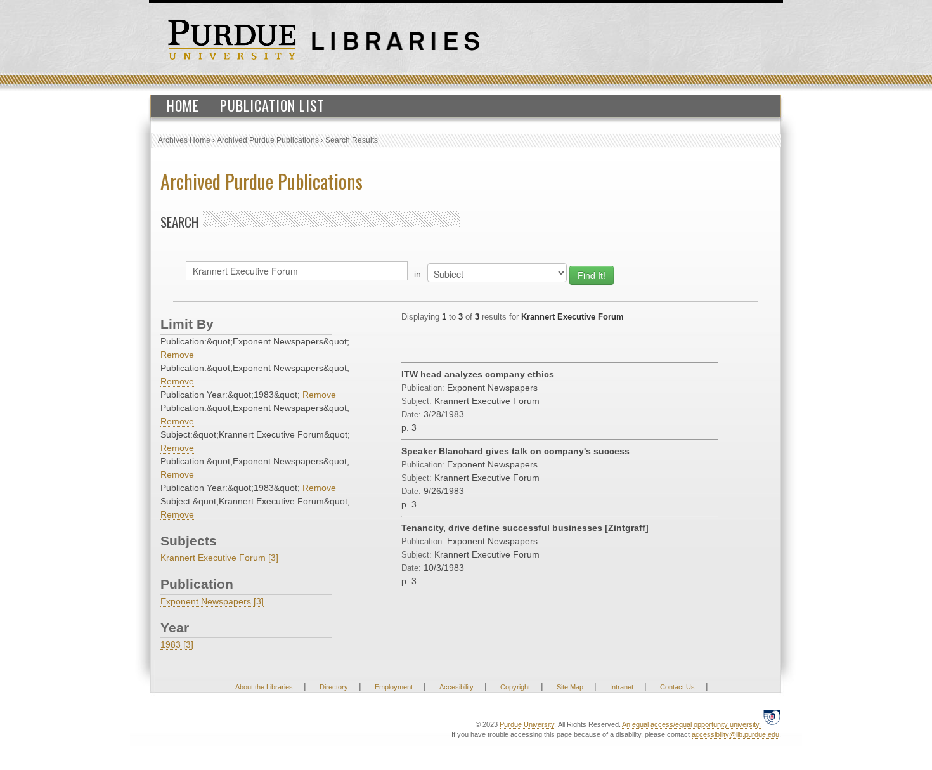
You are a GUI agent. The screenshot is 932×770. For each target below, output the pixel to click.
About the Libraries (264, 687)
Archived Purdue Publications (268, 140)
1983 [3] (176, 644)
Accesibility (456, 687)
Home (183, 105)
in (417, 274)
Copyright (515, 687)
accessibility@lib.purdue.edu (735, 734)
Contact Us (677, 687)
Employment (394, 687)
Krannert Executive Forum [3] (219, 557)
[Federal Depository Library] (772, 717)
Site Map (570, 687)
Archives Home (184, 140)
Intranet (621, 687)
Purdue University (527, 724)
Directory (334, 687)
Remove (177, 354)
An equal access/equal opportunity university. (691, 724)
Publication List (272, 105)
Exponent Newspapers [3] (212, 601)
